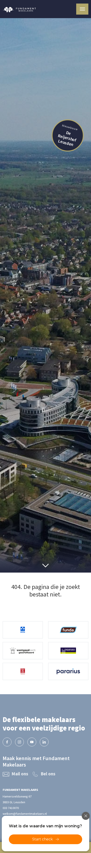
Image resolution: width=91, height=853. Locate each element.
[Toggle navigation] (82, 9)
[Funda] (68, 629)
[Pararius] (68, 671)
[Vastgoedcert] (23, 650)
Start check (42, 839)
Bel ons (48, 774)
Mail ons (19, 774)
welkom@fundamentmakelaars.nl (25, 814)
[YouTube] (31, 742)
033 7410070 (11, 808)
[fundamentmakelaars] (7, 742)
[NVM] (23, 629)
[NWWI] (68, 650)
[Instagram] (19, 742)
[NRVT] (23, 671)
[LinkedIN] (44, 742)
